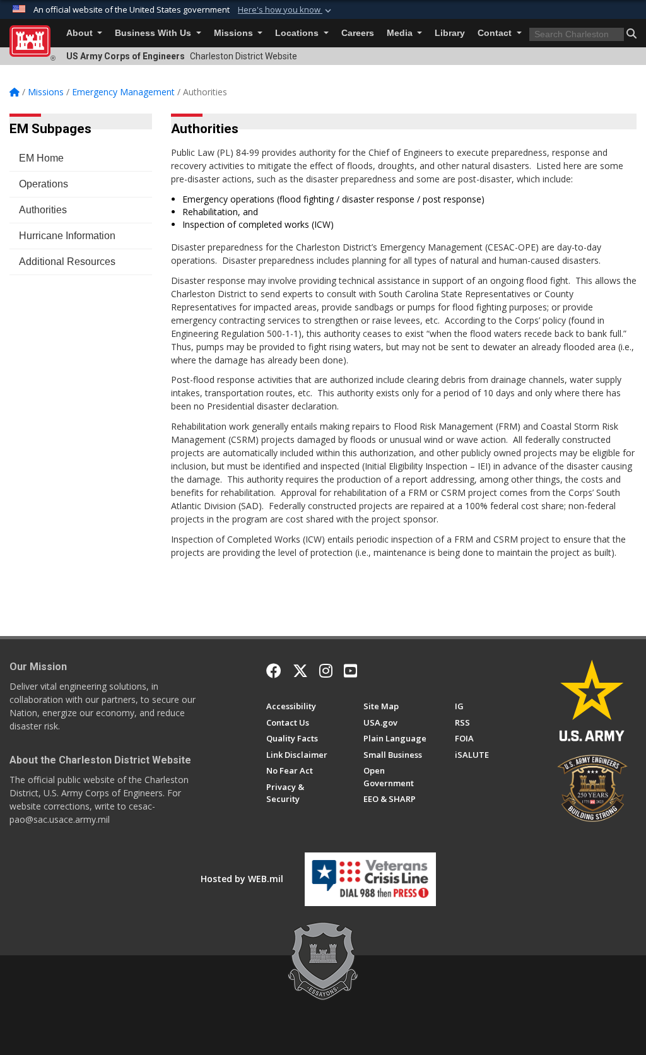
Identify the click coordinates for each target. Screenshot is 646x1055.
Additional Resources (67, 261)
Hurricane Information (67, 235)
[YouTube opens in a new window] (350, 670)
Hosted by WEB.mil (242, 879)
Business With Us (154, 33)
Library (450, 33)
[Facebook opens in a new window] (273, 670)
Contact (496, 33)
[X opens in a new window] (300, 670)
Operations (43, 184)
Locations (298, 33)
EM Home (41, 158)
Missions (234, 33)
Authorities (43, 209)
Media (401, 33)
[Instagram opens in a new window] (325, 670)
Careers (357, 33)
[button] (286, 10)
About (80, 33)
